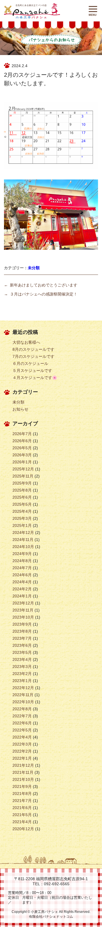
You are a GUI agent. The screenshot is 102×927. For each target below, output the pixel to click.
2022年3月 (22, 744)
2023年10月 (23, 617)
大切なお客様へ (26, 342)
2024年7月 (22, 568)
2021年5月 (22, 814)
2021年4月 (22, 821)
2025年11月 (22, 476)
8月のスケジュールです (33, 349)
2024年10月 (23, 546)
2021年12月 (23, 765)
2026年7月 (22, 433)
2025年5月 (22, 504)
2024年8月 (22, 560)
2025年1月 (22, 525)
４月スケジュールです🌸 (34, 377)
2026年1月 (22, 462)
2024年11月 (22, 539)
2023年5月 (22, 652)
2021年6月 (22, 807)
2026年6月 (22, 441)
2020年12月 (23, 829)
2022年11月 (22, 694)
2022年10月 (23, 702)
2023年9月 (22, 624)
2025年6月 (22, 497)
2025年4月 (22, 511)
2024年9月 (22, 553)
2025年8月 (22, 490)
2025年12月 (23, 469)
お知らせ (20, 409)
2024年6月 (22, 575)
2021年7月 (22, 800)
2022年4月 (22, 737)
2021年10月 (23, 779)
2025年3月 (22, 518)
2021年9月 (22, 786)
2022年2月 (22, 751)
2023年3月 (22, 666)
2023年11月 (22, 610)
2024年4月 (22, 582)
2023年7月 (22, 638)
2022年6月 (22, 723)
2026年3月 (22, 455)
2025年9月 (22, 483)
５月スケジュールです (32, 370)
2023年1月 (22, 680)
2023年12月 (23, 603)
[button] (93, 9)
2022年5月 (22, 730)
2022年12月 (23, 687)
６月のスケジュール (30, 363)
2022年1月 (22, 758)
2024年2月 (22, 589)
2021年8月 (22, 793)
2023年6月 (22, 645)
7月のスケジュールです (33, 356)
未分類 (34, 268)
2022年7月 (22, 716)
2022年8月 (22, 709)
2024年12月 (23, 532)
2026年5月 (22, 448)
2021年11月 (22, 772)
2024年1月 (22, 596)
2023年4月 (22, 659)
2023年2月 (22, 673)
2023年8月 (22, 631)
